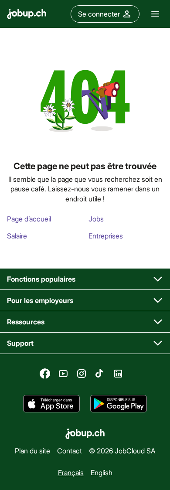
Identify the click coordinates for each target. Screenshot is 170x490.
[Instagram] (81, 373)
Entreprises (105, 235)
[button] (85, 279)
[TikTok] (99, 373)
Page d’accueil (29, 218)
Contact (69, 450)
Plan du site (32, 450)
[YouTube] (63, 373)
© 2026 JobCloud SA (122, 450)
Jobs (96, 218)
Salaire (17, 235)
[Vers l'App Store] (51, 403)
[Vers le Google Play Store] (118, 403)
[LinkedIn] (118, 373)
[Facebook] (45, 373)
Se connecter (99, 14)
